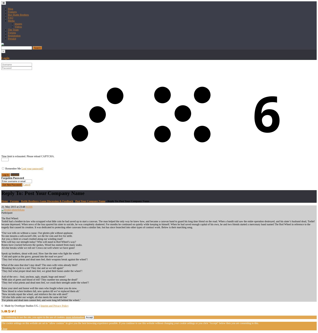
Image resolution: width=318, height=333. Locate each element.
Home (4, 201)
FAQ (10, 17)
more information (75, 317)
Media (11, 20)
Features (12, 11)
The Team (13, 29)
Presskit (12, 38)
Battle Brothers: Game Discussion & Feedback (47, 201)
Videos (18, 26)
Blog (10, 8)
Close (4, 328)
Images (18, 23)
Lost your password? (32, 168)
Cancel (26, 184)
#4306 (29, 206)
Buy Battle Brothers (18, 14)
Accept (89, 317)
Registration (14, 35)
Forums (12, 32)
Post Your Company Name (90, 201)
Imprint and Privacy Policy (55, 305)
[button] (2, 44)
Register (15, 174)
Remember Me (13, 168)
